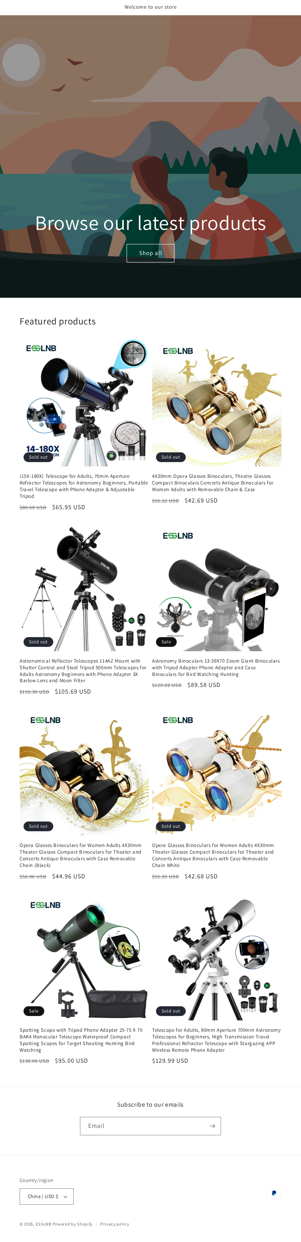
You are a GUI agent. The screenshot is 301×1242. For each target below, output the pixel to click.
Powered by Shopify (73, 1224)
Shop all (150, 253)
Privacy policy (114, 1224)
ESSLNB (43, 1224)
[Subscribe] (212, 1126)
